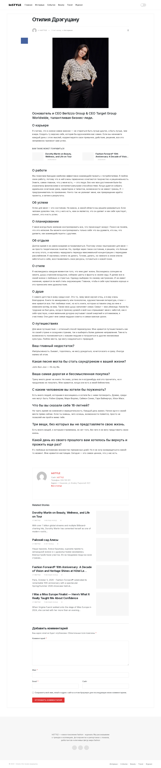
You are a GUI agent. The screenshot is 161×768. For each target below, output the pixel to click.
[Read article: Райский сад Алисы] (112, 549)
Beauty (61, 5)
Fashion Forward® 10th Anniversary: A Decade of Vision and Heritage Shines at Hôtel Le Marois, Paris (62, 571)
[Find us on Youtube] (86, 747)
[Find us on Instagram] (80, 747)
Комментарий (39, 638)
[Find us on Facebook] (74, 747)
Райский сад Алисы (45, 539)
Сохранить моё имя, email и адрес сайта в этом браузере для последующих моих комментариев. (81, 692)
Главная (28, 5)
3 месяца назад (50, 520)
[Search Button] (151, 5)
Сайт (84, 681)
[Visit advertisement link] (80, 462)
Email (35, 681)
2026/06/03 (51, 159)
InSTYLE (43, 30)
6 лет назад (49, 544)
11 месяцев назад (51, 575)
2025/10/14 (101, 159)
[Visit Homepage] (15, 5)
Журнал (79, 5)
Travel (70, 5)
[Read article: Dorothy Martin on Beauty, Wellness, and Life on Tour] (38, 156)
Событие (51, 5)
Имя (35, 670)
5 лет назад (56, 30)
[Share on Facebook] (24, 41)
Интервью (39, 5)
